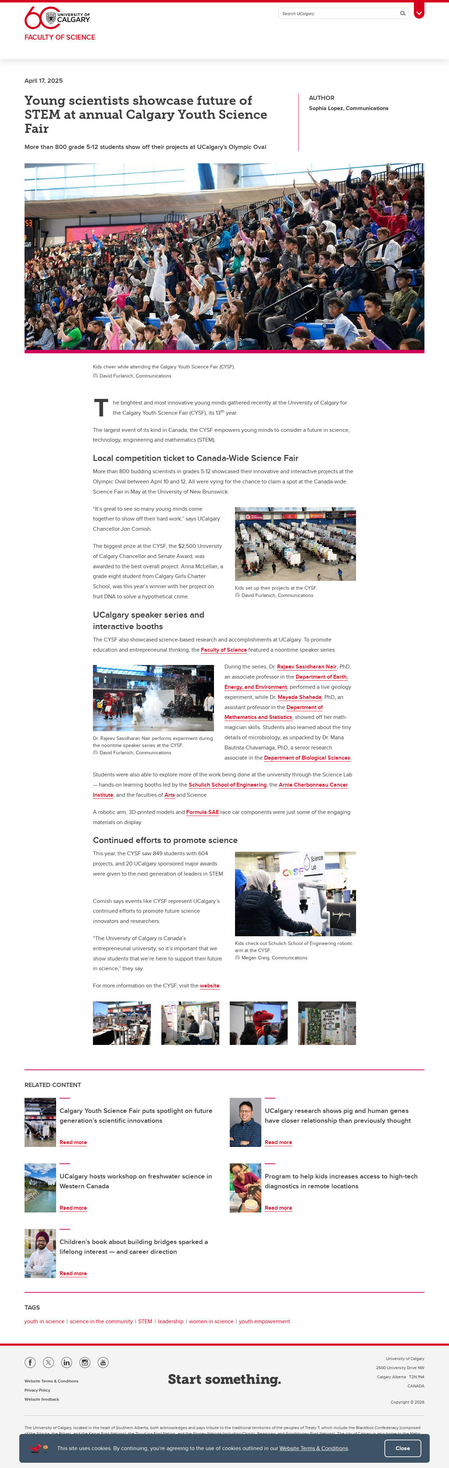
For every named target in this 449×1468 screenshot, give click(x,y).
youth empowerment (264, 1321)
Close (403, 1448)
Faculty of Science (60, 37)
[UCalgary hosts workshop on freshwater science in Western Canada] (40, 1187)
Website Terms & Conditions (314, 1448)
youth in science (44, 1321)
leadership (170, 1321)
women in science (211, 1321)
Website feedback (42, 1399)
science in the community (101, 1321)
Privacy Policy (37, 1390)
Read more (73, 1142)
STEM (145, 1321)
